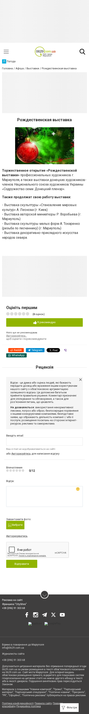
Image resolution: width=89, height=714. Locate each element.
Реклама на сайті (12, 600)
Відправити (21, 563)
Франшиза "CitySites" (14, 604)
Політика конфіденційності (18, 703)
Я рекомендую (46, 322)
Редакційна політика (28, 706)
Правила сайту (43, 703)
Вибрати (17, 524)
